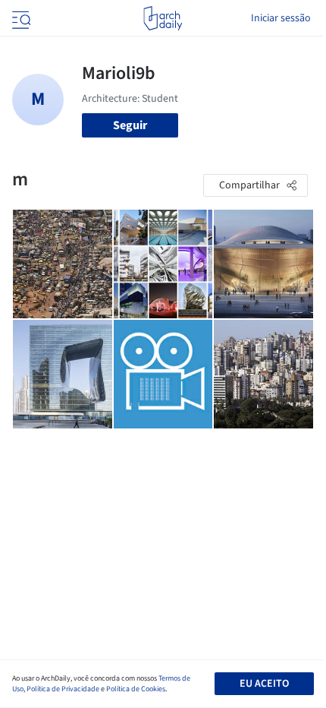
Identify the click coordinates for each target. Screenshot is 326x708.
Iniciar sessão (281, 18)
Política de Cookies (135, 689)
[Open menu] (19, 18)
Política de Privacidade (63, 689)
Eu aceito (264, 683)
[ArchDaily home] (162, 18)
